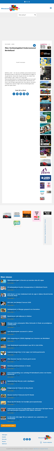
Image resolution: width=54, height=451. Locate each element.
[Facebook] (25, 1)
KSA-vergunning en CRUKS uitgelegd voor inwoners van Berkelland (28, 338)
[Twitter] (27, 1)
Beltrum (4, 443)
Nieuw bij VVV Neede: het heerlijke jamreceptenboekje (24, 401)
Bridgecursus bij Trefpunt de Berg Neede (20, 388)
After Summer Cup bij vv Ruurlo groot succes (21, 359)
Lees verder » (10, 283)
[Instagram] (29, 1)
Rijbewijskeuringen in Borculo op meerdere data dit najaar (25, 280)
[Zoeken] (35, 15)
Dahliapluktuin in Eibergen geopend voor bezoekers (23, 309)
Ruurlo (4, 441)
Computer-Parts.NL (44, 448)
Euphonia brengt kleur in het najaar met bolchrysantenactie (26, 352)
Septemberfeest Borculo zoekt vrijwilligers (20, 381)
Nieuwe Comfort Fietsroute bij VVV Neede (20, 395)
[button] (34, 45)
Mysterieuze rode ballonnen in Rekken (19, 316)
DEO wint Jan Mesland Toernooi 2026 (19, 302)
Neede (4, 437)
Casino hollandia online (45, 231)
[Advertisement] (27, 30)
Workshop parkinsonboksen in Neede (19, 366)
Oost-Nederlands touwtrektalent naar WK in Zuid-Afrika (25, 345)
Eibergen (4, 434)
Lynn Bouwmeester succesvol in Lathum (20, 331)
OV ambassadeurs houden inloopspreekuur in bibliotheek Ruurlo (27, 287)
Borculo (4, 439)
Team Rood (35, 448)
